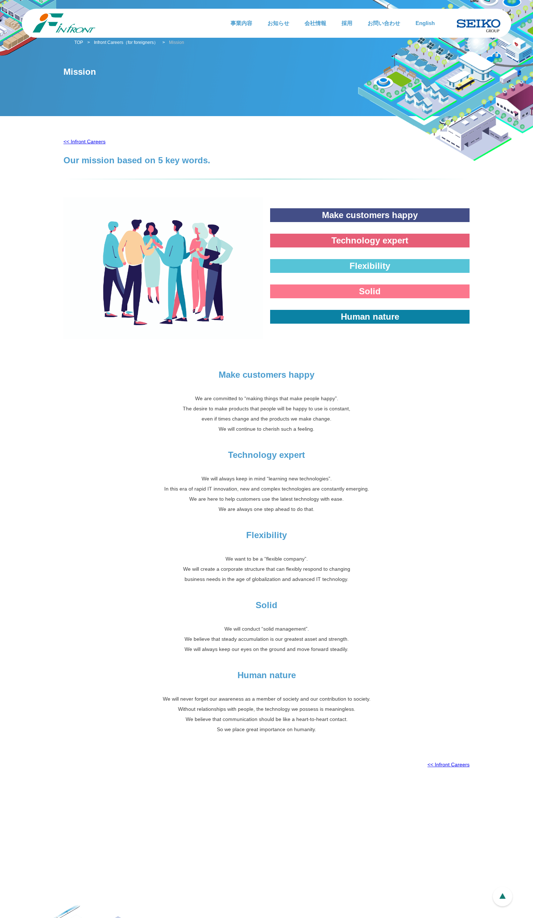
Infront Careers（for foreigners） (126, 42)
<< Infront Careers (84, 141)
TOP (78, 42)
